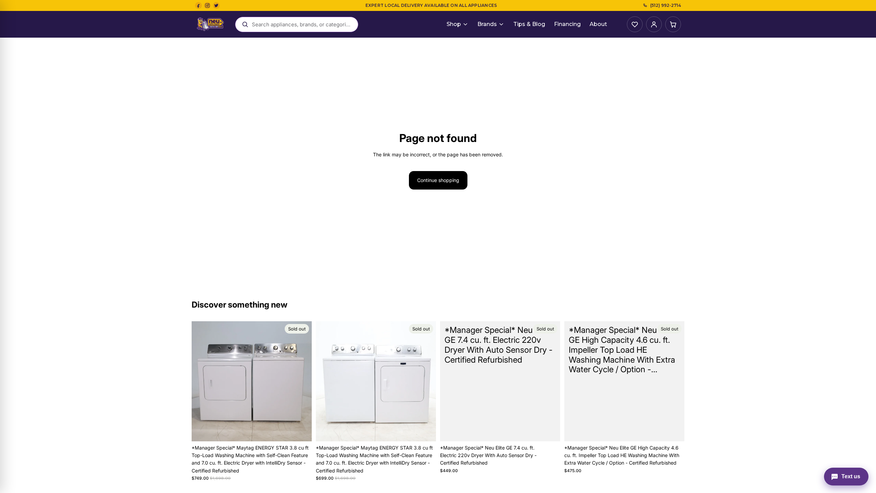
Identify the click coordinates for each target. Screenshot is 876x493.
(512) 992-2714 (665, 5)
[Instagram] (207, 5)
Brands (487, 24)
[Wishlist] (635, 24)
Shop (454, 24)
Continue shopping (438, 180)
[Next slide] (301, 381)
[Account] (654, 24)
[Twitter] (216, 5)
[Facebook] (198, 5)
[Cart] (673, 24)
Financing (567, 24)
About (598, 24)
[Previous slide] (202, 381)
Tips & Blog (529, 24)
